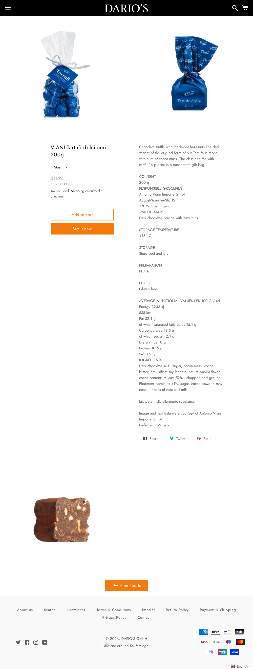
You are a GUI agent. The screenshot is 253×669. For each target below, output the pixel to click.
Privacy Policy (114, 617)
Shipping (77, 190)
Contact (144, 617)
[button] (241, 666)
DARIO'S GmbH (134, 638)
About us (25, 610)
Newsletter (76, 610)
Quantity (60, 167)
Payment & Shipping (218, 610)
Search (50, 610)
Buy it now (82, 229)
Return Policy (177, 610)
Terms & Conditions (114, 610)
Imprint (148, 610)
